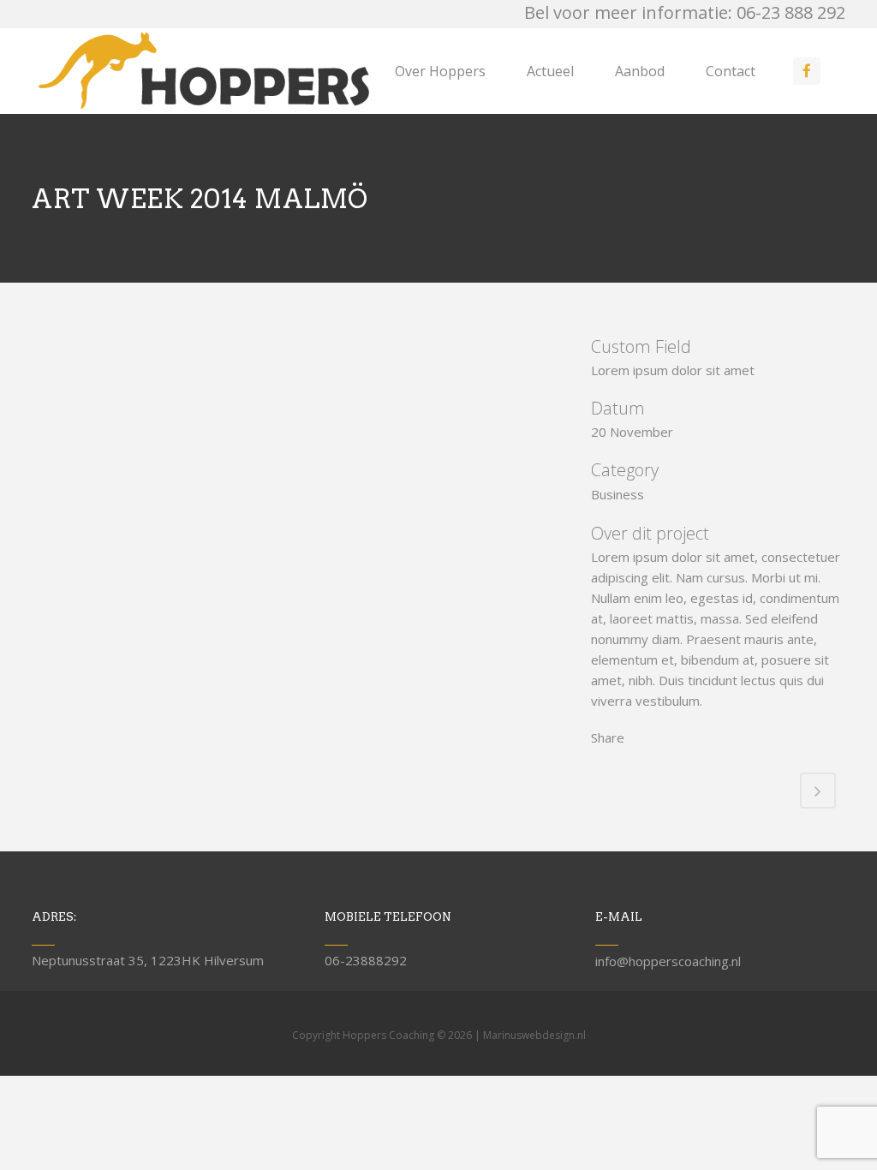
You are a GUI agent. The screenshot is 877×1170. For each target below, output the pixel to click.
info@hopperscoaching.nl (668, 961)
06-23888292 (366, 960)
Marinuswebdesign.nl (534, 1035)
